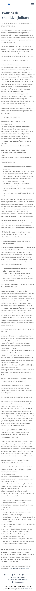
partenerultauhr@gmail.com (19, 569)
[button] (32, 4)
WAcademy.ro (27, 589)
